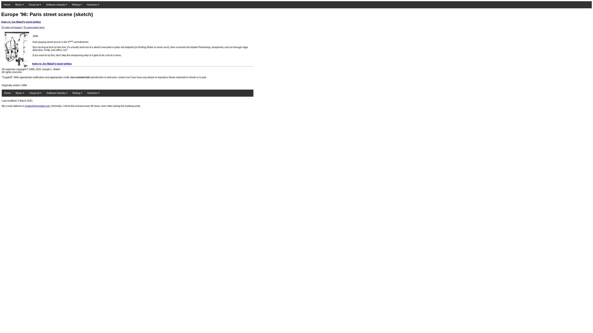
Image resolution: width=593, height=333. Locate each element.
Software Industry (56, 4)
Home (7, 4)
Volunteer (92, 4)
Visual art (34, 4)
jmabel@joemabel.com (37, 106)
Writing (76, 4)
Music (18, 4)
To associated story (34, 27)
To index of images (11, 27)
